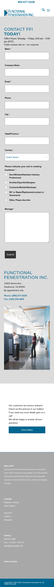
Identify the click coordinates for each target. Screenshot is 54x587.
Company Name (12, 65)
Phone (8, 98)
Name (8, 49)
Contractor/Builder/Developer (22, 187)
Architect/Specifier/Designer (22, 182)
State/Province (12, 134)
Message (9, 209)
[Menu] (48, 10)
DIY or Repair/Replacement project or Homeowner (26, 193)
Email (8, 81)
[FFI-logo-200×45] (22, 10)
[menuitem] (42, 10)
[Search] (42, 10)
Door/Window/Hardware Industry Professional (24, 176)
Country (9, 150)
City (7, 114)
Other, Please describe (19, 200)
